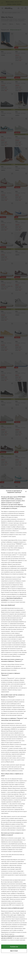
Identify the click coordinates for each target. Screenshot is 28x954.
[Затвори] (26, 491)
